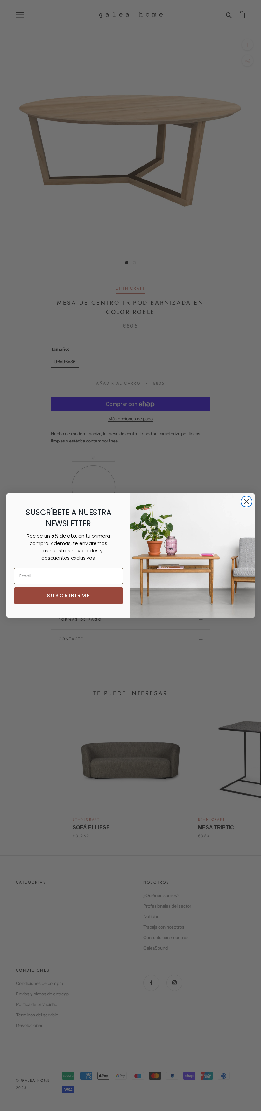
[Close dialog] (246, 501)
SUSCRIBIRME (68, 595)
